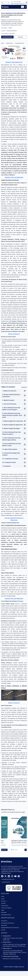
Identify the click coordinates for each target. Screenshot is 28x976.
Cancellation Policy (6, 915)
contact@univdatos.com (19, 3)
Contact (3, 903)
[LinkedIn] (9, 876)
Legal (2, 910)
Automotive (4, 921)
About (2, 899)
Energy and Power (12, 30)
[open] (25, 7)
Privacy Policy (4, 905)
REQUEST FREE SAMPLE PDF (14, 62)
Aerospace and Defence (7, 923)
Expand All (24, 387)
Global (10, 28)
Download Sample (7, 37)
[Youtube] (15, 876)
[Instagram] (12, 876)
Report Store (10, 43)
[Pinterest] (19, 876)
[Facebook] (2, 876)
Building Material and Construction (10, 927)
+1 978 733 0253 (17, 1)
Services (3, 901)
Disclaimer (4, 912)
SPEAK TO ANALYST (14, 334)
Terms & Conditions (6, 908)
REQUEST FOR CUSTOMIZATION (14, 177)
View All (3, 930)
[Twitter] (5, 876)
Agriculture (4, 925)
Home (2, 43)
